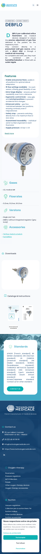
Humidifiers (7, 237)
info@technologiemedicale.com (17, 444)
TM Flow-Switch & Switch (12, 234)
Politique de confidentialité (12, 533)
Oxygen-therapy (22, 21)
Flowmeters (10, 21)
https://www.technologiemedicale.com (20, 449)
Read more (9, 133)
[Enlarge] (35, 273)
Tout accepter (20, 537)
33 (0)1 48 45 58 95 (12, 439)
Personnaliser (20, 548)
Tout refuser (20, 543)
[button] (33, 5)
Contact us (15, 389)
